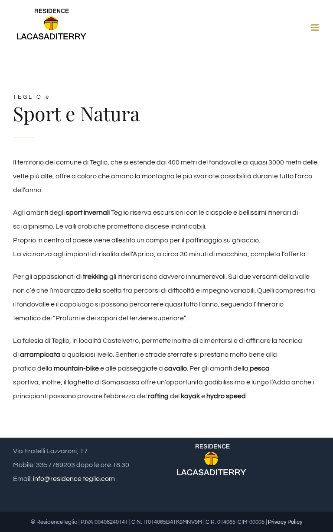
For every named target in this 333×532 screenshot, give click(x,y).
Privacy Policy (285, 522)
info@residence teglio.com (74, 478)
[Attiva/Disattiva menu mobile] (315, 27)
